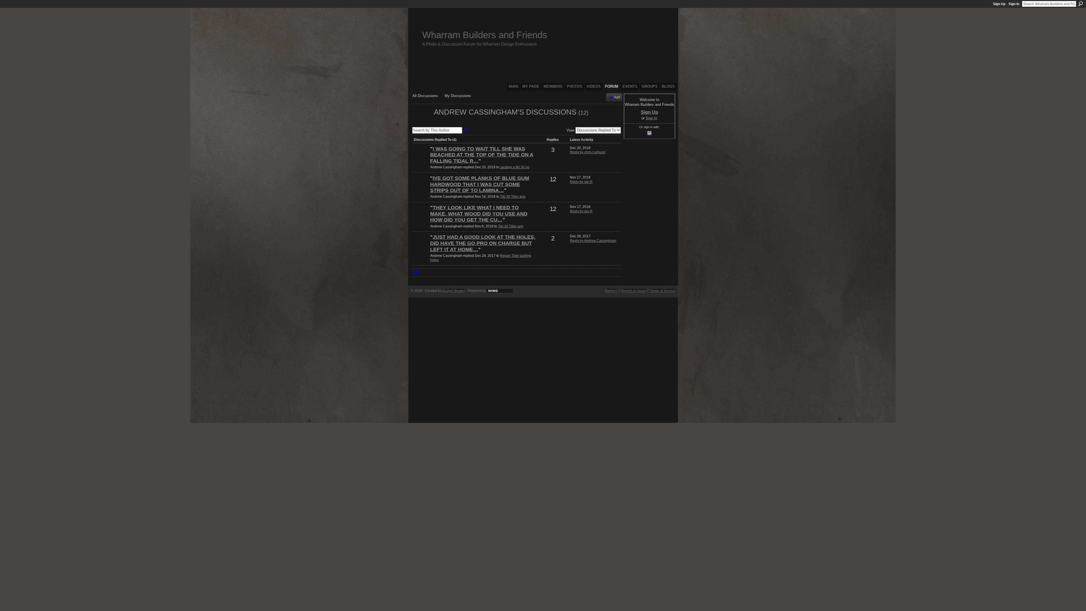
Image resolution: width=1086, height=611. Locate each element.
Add (617, 97)
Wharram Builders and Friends (484, 35)
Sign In (1014, 4)
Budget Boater (453, 291)
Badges (611, 291)
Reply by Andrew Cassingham (593, 241)
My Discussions (458, 96)
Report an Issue (633, 291)
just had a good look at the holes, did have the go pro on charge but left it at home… (482, 243)
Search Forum (466, 130)
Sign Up (999, 4)
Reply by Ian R (581, 182)
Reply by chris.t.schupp (588, 152)
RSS (415, 272)
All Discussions (425, 96)
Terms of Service (662, 291)
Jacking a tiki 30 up (514, 167)
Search (1080, 3)
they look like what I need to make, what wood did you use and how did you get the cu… (478, 214)
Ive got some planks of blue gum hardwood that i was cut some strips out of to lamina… (479, 184)
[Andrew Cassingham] (421, 122)
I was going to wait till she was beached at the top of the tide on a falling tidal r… (481, 155)
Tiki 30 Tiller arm (512, 197)
